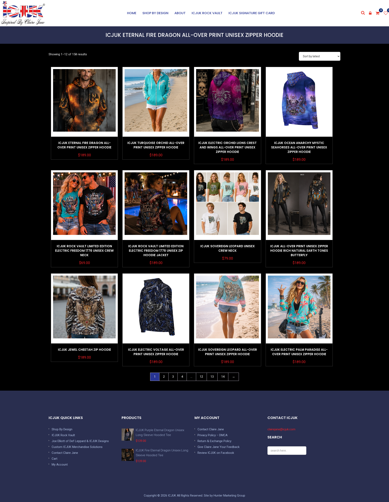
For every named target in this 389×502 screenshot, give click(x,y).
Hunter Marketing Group (229, 495)
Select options (84, 112)
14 (222, 376)
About (180, 13)
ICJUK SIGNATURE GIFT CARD (252, 13)
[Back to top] (377, 490)
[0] (378, 13)
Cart (54, 458)
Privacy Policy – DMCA (213, 435)
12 (201, 376)
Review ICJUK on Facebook (216, 453)
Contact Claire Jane (65, 453)
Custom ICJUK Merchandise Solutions (77, 447)
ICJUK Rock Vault (207, 13)
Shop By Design (62, 429)
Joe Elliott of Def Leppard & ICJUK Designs (80, 441)
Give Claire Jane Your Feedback (218, 447)
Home (131, 13)
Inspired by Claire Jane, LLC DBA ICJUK (23, 13)
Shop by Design (155, 13)
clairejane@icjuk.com (281, 429)
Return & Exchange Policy (214, 441)
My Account (60, 464)
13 (212, 376)
